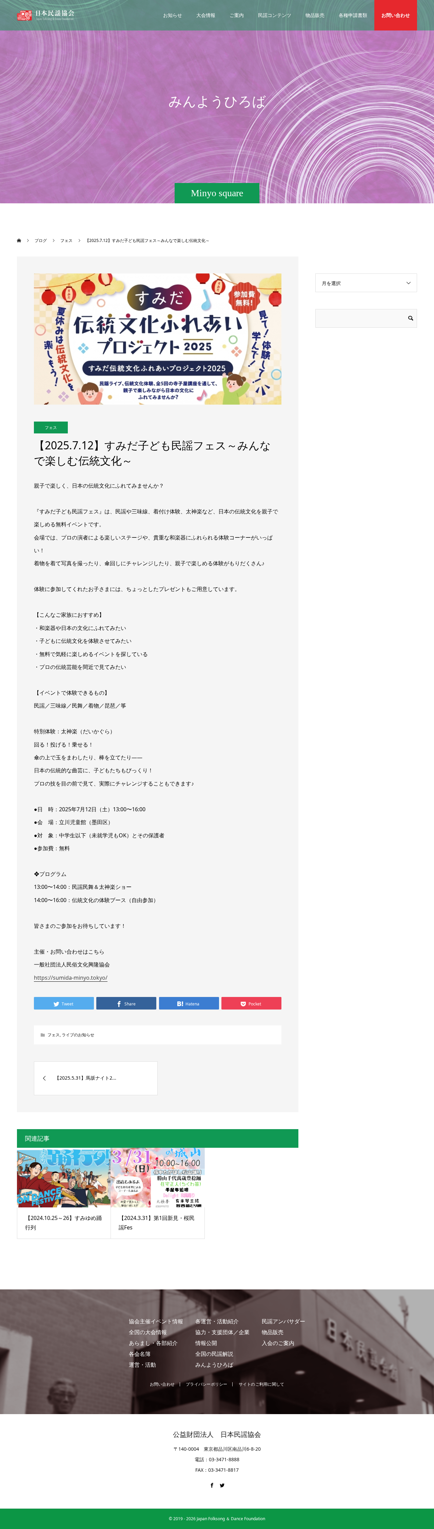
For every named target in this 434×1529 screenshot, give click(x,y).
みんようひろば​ (214, 1364)
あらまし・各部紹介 (153, 1343)
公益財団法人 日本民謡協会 (217, 1434)
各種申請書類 (353, 15)
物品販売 (314, 15)
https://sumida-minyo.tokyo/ (70, 977)
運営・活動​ (142, 1364)
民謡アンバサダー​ (283, 1321)
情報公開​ (206, 1343)
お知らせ (172, 15)
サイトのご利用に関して (261, 1384)
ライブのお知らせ (78, 1035)
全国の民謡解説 (214, 1354)
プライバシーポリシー (206, 1384)
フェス (51, 427)
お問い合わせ (395, 15)
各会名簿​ (140, 1354)
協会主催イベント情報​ (156, 1321)
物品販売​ (272, 1332)
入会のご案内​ (278, 1343)
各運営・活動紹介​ (217, 1321)
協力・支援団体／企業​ (222, 1332)
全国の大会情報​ (148, 1332)
